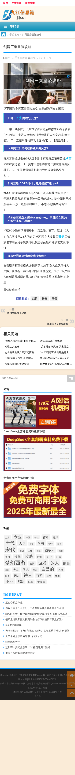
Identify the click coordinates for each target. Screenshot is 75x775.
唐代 (10, 542)
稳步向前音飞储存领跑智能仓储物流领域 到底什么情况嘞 (36, 613)
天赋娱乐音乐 (11, 290)
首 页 (5, 3)
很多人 (50, 550)
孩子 (59, 543)
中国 (28, 537)
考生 (15, 569)
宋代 (10, 549)
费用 (57, 575)
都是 (61, 236)
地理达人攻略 (12, 346)
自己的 (48, 569)
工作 (30, 550)
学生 (50, 543)
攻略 (29, 556)
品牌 (55, 537)
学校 (41, 543)
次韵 (32, 563)
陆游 (30, 581)
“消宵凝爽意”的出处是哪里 (19, 358)
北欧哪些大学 (12, 641)
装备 (7, 575)
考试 (26, 569)
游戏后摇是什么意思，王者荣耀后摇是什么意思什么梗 (34, 608)
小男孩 (37, 695)
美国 (7, 569)
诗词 (39, 575)
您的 (61, 550)
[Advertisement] (37, 737)
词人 (17, 575)
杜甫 (58, 556)
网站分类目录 (53, 674)
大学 (22, 543)
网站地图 (22, 679)
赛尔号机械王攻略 (17, 313)
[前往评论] (71, 684)
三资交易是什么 (13, 602)
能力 (35, 569)
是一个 (49, 557)
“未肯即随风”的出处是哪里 (54, 352)
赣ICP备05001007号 (47, 679)
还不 (9, 581)
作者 (46, 537)
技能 (17, 556)
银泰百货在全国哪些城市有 (20, 653)
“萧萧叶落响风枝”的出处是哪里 (57, 346)
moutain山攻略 (13, 625)
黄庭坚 (41, 581)
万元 (7, 537)
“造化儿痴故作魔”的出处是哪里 (21, 340)
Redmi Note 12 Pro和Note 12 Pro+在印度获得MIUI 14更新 (37, 630)
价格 (37, 537)
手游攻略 (14, 34)
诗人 (28, 575)
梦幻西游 (15, 562)
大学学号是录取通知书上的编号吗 (23, 636)
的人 (55, 562)
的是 (66, 563)
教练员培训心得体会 (51, 340)
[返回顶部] (71, 693)
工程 (38, 550)
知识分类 (30, 3)
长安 (19, 118)
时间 (39, 556)
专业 (18, 536)
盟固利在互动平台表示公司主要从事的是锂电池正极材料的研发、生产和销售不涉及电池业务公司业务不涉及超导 (57, 358)
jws (12, 58)
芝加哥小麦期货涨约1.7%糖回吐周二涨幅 (27, 647)
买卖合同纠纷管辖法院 (17, 364)
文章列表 (16, 3)
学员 (31, 543)
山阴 (22, 550)
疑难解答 (32, 679)
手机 (7, 556)
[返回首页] (71, 675)
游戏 (42, 563)
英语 (60, 569)
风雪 (68, 158)
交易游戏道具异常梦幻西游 (19, 352)
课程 (48, 575)
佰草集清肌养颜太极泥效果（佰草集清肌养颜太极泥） (34, 619)
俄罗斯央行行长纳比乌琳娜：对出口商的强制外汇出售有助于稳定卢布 (57, 364)
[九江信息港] (37, 14)
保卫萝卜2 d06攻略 (57, 323)
